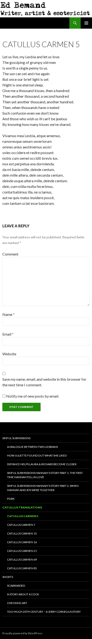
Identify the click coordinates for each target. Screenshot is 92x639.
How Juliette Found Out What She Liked (37, 455)
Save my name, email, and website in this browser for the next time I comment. (44, 382)
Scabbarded (16, 585)
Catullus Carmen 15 (22, 533)
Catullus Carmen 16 (22, 542)
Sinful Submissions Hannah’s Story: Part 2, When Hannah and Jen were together (43, 488)
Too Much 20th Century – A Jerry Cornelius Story (44, 611)
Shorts (7, 577)
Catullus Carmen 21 (22, 551)
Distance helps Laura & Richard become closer (41, 464)
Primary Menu (86, 23)
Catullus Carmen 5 (22, 516)
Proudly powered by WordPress (22, 633)
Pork (11, 498)
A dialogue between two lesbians (32, 447)
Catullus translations (22, 507)
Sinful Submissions (16, 438)
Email (8, 334)
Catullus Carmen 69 (22, 559)
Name (8, 314)
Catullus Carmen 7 (21, 525)
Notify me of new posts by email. (32, 396)
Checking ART (17, 603)
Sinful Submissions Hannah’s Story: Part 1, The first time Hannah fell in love (45, 475)
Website (9, 354)
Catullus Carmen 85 (22, 568)
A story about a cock (23, 594)
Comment (10, 254)
